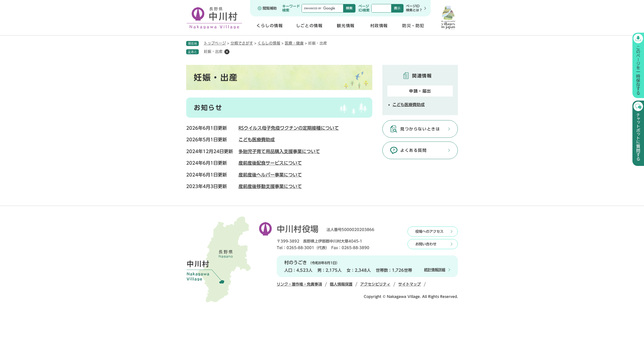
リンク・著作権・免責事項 (299, 284)
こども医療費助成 (256, 139)
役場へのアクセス (429, 231)
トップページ (215, 43)
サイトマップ (409, 284)
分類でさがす (241, 43)
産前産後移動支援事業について (270, 186)
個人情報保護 (341, 284)
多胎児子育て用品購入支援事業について (279, 151)
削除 (227, 52)
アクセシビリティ (375, 284)
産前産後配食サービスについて (270, 163)
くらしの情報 (269, 43)
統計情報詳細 (434, 270)
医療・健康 (294, 43)
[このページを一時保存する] (638, 65)
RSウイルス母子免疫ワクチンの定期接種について (288, 128)
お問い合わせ (425, 244)
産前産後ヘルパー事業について (270, 174)
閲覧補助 (270, 8)
